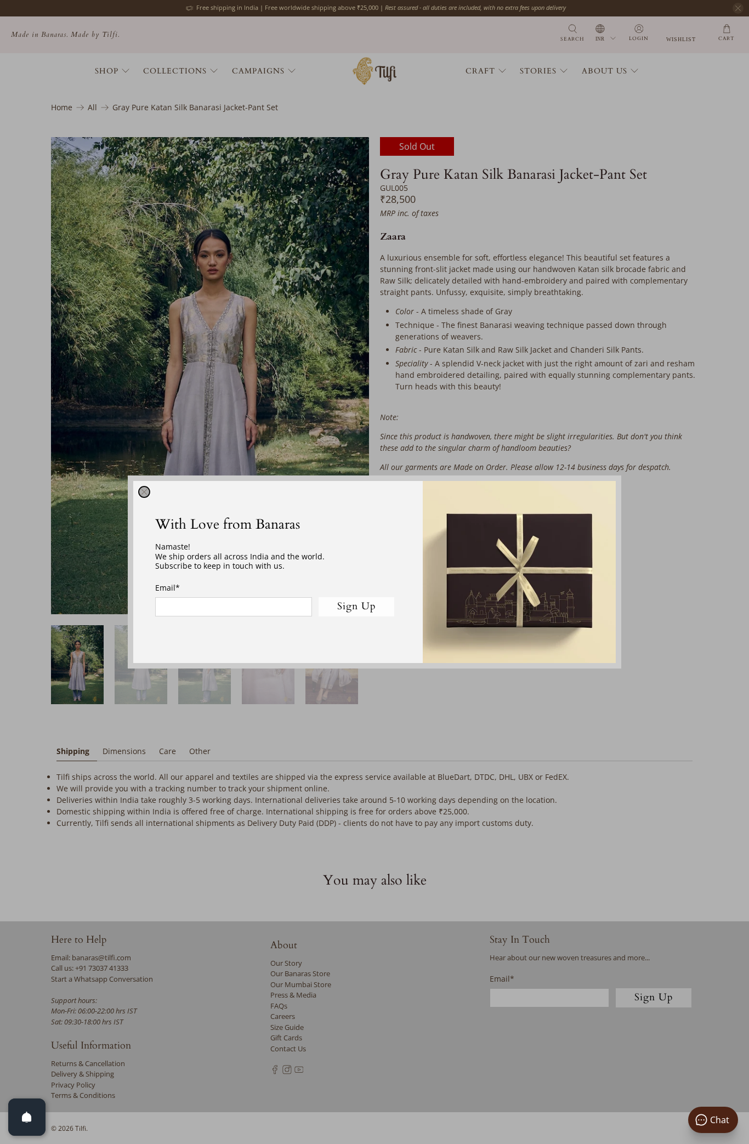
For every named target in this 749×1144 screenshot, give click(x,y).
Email (167, 587)
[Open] (27, 1117)
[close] (144, 491)
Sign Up (356, 606)
